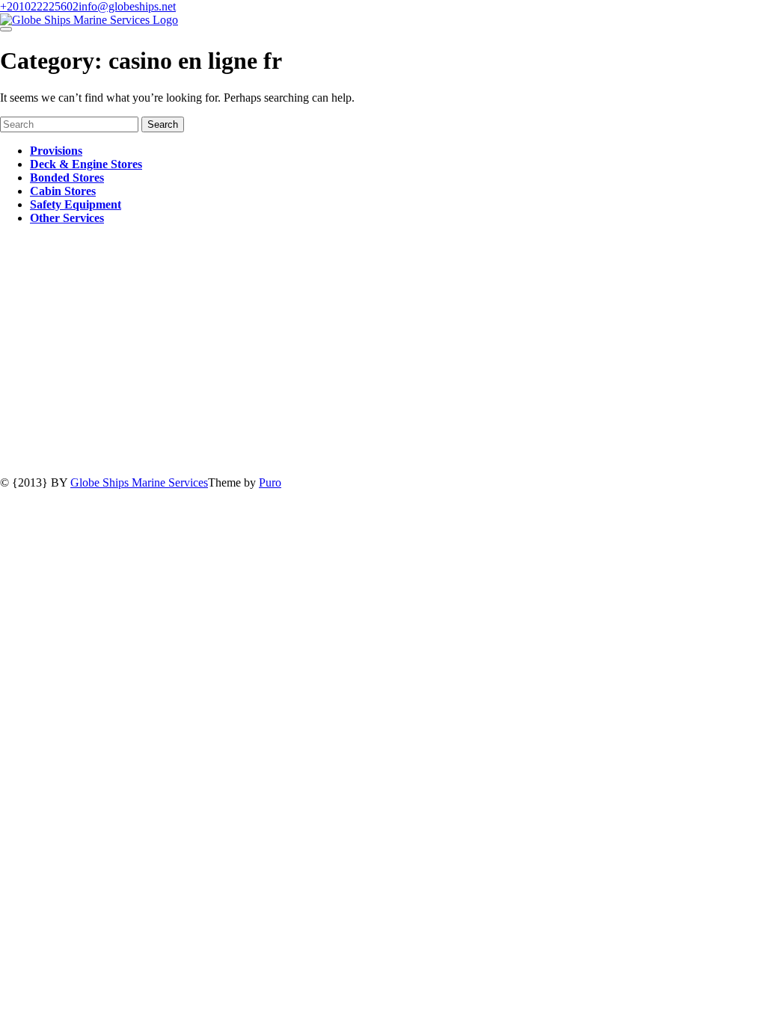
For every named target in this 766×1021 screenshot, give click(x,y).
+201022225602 (39, 6)
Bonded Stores (67, 177)
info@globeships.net (127, 6)
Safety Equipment (75, 204)
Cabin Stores (63, 191)
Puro (270, 482)
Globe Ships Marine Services (139, 482)
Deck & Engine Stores (86, 164)
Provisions (56, 150)
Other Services (67, 218)
